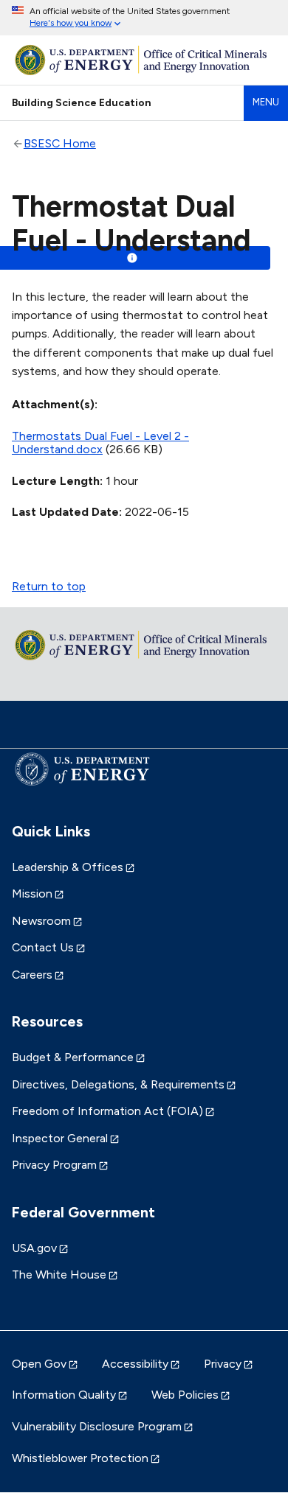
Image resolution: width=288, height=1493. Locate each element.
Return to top (49, 586)
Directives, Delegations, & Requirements (118, 1084)
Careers (32, 975)
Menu (266, 102)
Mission (32, 894)
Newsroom (41, 921)
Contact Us (43, 947)
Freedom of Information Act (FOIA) (107, 1111)
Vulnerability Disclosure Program (97, 1426)
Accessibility (135, 1364)
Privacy (222, 1364)
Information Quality (64, 1395)
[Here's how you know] (144, 17)
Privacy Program (54, 1165)
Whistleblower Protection (80, 1458)
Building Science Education (81, 102)
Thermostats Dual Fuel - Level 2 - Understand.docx (100, 442)
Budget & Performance (73, 1057)
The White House (59, 1275)
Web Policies (185, 1395)
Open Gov (39, 1364)
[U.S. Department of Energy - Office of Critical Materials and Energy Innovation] (144, 60)
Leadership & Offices (67, 867)
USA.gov (34, 1248)
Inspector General (60, 1138)
